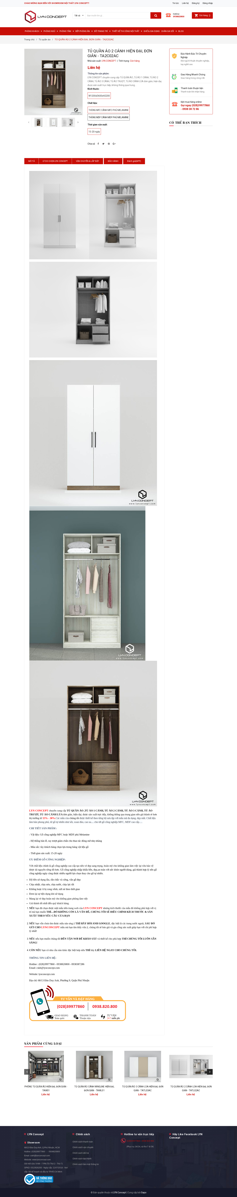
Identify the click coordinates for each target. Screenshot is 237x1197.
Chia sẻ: (91, 143)
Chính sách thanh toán (83, 1142)
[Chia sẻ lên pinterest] (108, 143)
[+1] (114, 143)
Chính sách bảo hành (82, 1159)
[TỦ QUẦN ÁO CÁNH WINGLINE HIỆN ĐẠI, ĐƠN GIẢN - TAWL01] (94, 1066)
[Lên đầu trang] (231, 1190)
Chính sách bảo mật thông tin (86, 1164)
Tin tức (176, 3)
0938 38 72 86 (190, 109)
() (204, 15)
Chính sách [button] (83, 1134)
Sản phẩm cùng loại (43, 1044)
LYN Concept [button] (35, 1134)
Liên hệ (185, 3)
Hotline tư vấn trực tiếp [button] (139, 1134)
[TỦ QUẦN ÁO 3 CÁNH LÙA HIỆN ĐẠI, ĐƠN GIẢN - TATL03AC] (142, 1066)
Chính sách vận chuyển (83, 1147)
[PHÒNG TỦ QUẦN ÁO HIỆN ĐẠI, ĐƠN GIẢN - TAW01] (46, 1066)
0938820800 (178, 16)
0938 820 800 (148, 1141)
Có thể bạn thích (185, 123)
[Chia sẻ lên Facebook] (98, 143)
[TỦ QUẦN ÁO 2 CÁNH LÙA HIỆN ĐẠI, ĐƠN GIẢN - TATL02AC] (191, 1066)
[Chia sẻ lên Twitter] (103, 143)
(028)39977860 (201, 105)
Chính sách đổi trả (81, 1153)
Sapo (143, 1192)
